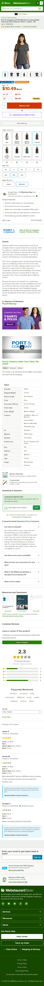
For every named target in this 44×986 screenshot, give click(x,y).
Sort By (4, 709)
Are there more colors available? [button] (17, 555)
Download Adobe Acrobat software (12, 616)
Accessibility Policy (22, 971)
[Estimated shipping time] (36, 196)
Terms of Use (16, 517)
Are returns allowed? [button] (12, 527)
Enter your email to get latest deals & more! (20, 852)
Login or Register (22, 642)
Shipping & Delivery (31, 949)
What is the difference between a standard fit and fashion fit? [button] (17, 573)
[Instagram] (3, 903)
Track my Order (22, 943)
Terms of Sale (22, 960)
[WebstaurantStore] (22, 890)
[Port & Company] (9, 231)
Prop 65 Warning (9, 304)
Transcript (13, 368)
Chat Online (11, 949)
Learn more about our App (18, 882)
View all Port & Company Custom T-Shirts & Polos (29, 231)
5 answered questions (29, 26)
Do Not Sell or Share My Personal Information (22, 974)
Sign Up (37, 857)
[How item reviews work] (30, 664)
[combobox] (22, 8)
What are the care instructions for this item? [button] (19, 563)
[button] (5, 74)
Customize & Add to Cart (23, 115)
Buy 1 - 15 (5, 85)
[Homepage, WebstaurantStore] (22, 3)
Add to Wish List (22, 123)
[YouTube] (9, 903)
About (5, 368)
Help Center (22, 936)
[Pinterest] (26, 903)
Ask (36, 508)
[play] (22, 347)
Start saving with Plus (16, 870)
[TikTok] (20, 903)
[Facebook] (14, 903)
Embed (20, 368)
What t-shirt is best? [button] (12, 582)
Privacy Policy (27, 517)
